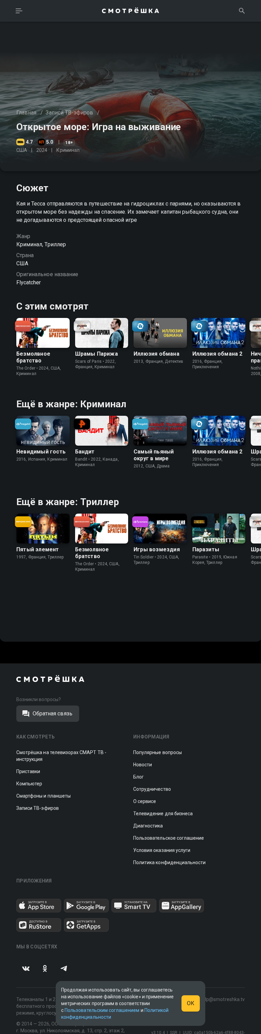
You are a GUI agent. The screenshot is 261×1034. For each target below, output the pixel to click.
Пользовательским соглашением (102, 1010)
